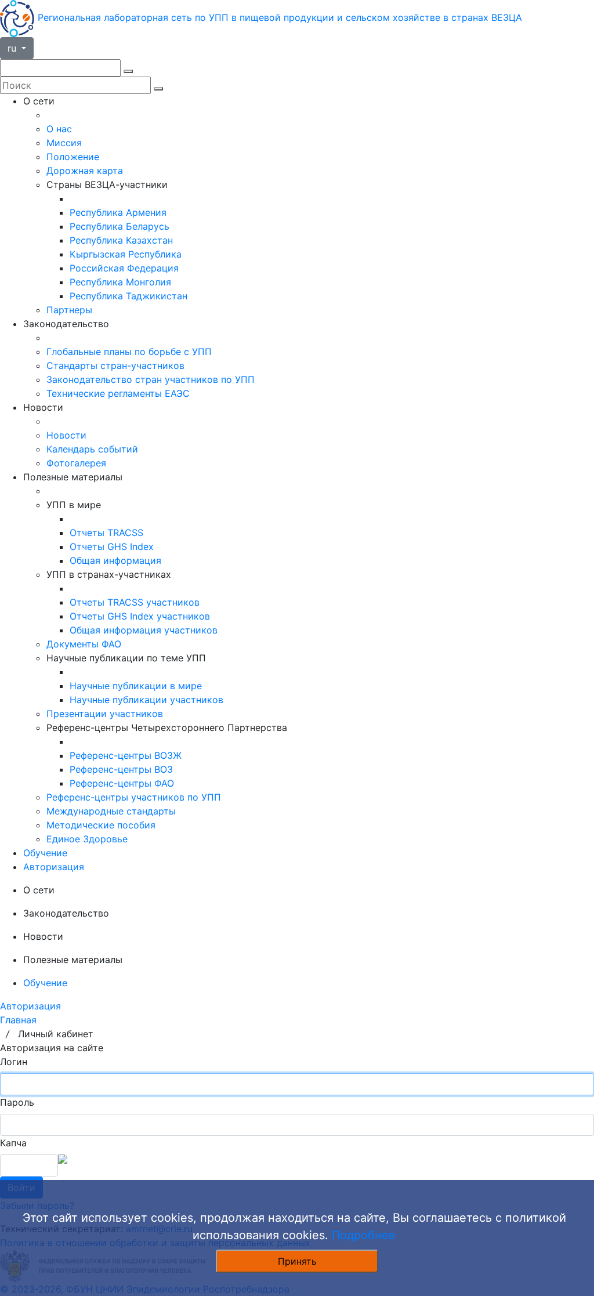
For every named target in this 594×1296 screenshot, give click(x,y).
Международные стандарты (111, 811)
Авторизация (53, 867)
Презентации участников (104, 713)
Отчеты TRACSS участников (135, 602)
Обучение (45, 853)
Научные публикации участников (146, 699)
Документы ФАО (83, 644)
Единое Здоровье (87, 839)
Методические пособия (100, 825)
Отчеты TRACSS (106, 532)
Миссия (64, 143)
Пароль (17, 1102)
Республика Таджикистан (128, 296)
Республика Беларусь (119, 226)
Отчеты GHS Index (112, 546)
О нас (59, 129)
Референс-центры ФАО (122, 783)
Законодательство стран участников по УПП (150, 379)
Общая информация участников (144, 630)
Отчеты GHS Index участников (140, 616)
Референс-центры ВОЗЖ (126, 755)
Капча (13, 1143)
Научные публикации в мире (136, 686)
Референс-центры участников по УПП (133, 797)
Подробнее (364, 1235)
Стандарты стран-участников (115, 365)
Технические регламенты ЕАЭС (118, 393)
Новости (66, 435)
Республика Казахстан (121, 240)
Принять (297, 1261)
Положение (72, 156)
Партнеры (69, 310)
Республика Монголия (120, 282)
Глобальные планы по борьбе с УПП (129, 351)
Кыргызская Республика (126, 254)
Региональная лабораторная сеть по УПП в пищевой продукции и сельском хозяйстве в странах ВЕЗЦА (280, 17)
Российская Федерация (124, 268)
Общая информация (115, 560)
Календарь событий (92, 449)
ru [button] (13, 48)
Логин (13, 1061)
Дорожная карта (84, 170)
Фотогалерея (76, 463)
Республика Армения (118, 212)
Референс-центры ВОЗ (121, 769)
